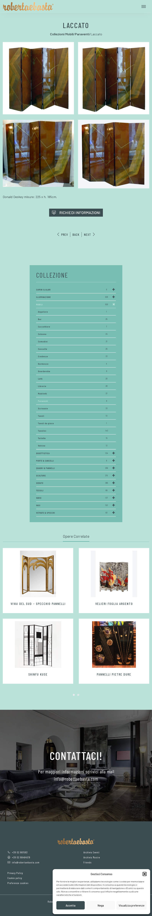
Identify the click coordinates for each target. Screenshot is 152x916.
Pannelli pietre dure (114, 674)
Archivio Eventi (91, 852)
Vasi (72, 505)
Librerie (73, 386)
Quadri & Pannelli (72, 468)
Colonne (73, 334)
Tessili (72, 490)
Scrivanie (73, 408)
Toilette (73, 438)
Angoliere (72, 311)
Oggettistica (72, 453)
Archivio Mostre (91, 857)
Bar (73, 319)
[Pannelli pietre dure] (114, 644)
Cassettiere (72, 326)
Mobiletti (73, 393)
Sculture (72, 475)
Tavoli (73, 415)
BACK (75, 234)
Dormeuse (72, 363)
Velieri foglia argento (114, 604)
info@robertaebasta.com (25, 862)
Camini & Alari (71, 289)
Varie (72, 497)
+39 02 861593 (20, 852)
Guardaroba (72, 371)
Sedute (72, 483)
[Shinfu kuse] (38, 644)
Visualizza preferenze (131, 905)
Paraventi (72, 401)
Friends (87, 862)
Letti (73, 378)
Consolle (73, 349)
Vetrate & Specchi (72, 512)
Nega (101, 905)
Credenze (73, 356)
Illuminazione (72, 297)
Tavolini (73, 430)
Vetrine (73, 445)
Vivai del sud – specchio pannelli (38, 604)
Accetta (70, 905)
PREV (64, 234)
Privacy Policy (15, 873)
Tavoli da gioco (72, 423)
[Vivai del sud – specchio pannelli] (38, 574)
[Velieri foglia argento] (114, 574)
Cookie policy (14, 878)
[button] (144, 874)
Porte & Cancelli (71, 460)
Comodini (73, 341)
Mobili (72, 304)
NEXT (88, 234)
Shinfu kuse (38, 674)
